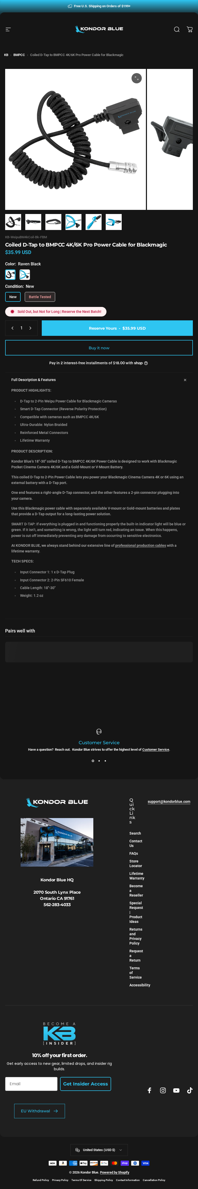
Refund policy (41, 1180)
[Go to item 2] (33, 222)
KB (6, 55)
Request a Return (136, 956)
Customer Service (155, 749)
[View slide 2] (99, 761)
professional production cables (140, 545)
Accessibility (139, 985)
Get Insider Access (85, 1084)
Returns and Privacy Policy (135, 936)
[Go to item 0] (13, 222)
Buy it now (99, 347)
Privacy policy (60, 1180)
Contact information (128, 1180)
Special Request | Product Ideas (136, 912)
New (12, 297)
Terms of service (81, 1180)
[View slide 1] (93, 761)
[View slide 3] (105, 761)
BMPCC (19, 55)
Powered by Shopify (114, 1172)
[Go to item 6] (114, 222)
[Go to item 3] (53, 222)
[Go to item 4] (73, 222)
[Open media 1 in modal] (136, 78)
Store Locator (135, 863)
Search (135, 833)
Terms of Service (135, 973)
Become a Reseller (136, 891)
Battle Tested (40, 297)
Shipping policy (103, 1180)
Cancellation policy (154, 1180)
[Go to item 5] (94, 222)
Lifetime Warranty (136, 876)
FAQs (133, 853)
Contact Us (135, 843)
